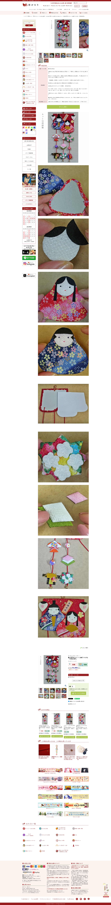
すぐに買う (63, 107)
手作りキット (28, 76)
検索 (29, 25)
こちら (59, 892)
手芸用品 (27, 90)
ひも (26, 61)
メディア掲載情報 (29, 153)
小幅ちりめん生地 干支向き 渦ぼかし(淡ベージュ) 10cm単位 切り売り (69, 758)
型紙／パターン (28, 94)
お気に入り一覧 (67, 9)
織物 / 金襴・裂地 (29, 45)
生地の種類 (29, 165)
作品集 (29, 149)
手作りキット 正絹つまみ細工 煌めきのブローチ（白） (82, 758)
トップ (25, 16)
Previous (39, 32)
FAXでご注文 (29, 196)
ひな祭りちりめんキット (57, 16)
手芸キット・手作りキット (33, 16)
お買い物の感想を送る (29, 141)
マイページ (74, 9)
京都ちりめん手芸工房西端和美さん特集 (30, 102)
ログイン (77, 6)
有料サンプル (29, 192)
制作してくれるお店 (29, 161)
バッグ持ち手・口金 (29, 87)
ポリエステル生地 (29, 53)
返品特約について (72, 703)
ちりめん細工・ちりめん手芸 (45, 16)
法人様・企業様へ (29, 188)
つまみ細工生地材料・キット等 (28, 40)
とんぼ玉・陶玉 (28, 83)
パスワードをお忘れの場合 (84, 9)
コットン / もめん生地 (30, 32)
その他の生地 (28, 57)
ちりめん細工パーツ (29, 79)
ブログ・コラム (29, 157)
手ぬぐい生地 (28, 72)
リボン (26, 68)
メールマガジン (29, 204)
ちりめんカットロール (30, 64)
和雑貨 (26, 98)
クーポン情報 (59, 9)
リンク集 (29, 169)
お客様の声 (29, 145)
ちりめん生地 (28, 36)
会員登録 (85, 6)
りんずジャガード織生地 (29, 49)
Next (87, 32)
